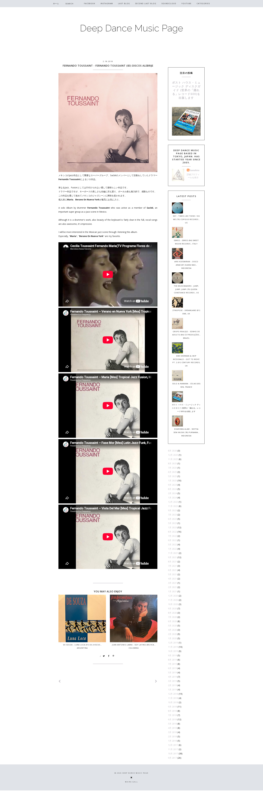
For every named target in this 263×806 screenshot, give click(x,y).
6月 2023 (172, 518)
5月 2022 (172, 544)
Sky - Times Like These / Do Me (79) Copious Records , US (186, 219)
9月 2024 (172, 484)
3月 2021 (172, 582)
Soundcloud (168, 3)
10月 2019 (173, 651)
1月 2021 (172, 591)
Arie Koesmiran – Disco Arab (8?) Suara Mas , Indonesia (186, 264)
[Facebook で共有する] (108, 656)
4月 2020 (172, 629)
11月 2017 (173, 749)
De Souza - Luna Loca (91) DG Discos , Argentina (82, 646)
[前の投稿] (156, 681)
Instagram (106, 3)
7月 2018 (172, 715)
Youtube (186, 3)
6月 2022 (172, 540)
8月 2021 (172, 561)
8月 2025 (172, 463)
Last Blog (124, 3)
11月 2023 (173, 506)
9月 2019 (172, 655)
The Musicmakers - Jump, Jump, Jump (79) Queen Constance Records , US (186, 289)
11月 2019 (173, 646)
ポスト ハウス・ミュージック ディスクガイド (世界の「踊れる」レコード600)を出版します (186, 90)
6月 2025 (172, 471)
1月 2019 (172, 689)
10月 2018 (173, 702)
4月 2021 (172, 578)
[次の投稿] (59, 681)
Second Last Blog (145, 3)
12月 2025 (173, 454)
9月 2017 (172, 757)
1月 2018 (172, 740)
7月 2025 (172, 467)
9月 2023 (172, 510)
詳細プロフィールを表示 (193, 176)
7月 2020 (172, 617)
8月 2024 (172, 489)
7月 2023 (172, 514)
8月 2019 (172, 659)
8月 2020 (172, 612)
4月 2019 (172, 676)
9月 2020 (172, 608)
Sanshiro (194, 170)
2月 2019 (172, 685)
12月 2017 (173, 745)
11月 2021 (173, 553)
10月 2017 (173, 753)
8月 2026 (172, 450)
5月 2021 (172, 574)
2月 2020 (172, 634)
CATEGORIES (203, 3)
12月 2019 (173, 642)
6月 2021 (172, 570)
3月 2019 (172, 681)
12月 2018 (173, 693)
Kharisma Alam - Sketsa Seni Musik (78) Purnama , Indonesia (186, 432)
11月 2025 (173, 459)
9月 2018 (172, 706)
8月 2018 (172, 710)
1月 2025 (172, 480)
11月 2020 (173, 599)
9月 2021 (172, 557)
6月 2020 (172, 621)
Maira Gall (131, 782)
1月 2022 (172, 548)
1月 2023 (172, 527)
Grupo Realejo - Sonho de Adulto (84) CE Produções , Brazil (186, 334)
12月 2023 (173, 501)
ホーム (56, 3)
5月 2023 (172, 523)
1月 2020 (172, 638)
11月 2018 (173, 698)
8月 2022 (172, 531)
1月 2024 (172, 497)
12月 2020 (173, 595)
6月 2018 (172, 719)
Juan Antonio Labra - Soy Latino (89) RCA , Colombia (133, 646)
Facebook (89, 3)
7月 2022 (172, 535)
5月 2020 (172, 625)
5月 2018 (172, 723)
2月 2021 (172, 587)
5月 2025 (172, 476)
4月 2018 (172, 727)
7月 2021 (172, 565)
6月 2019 (172, 668)
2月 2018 (172, 736)
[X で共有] (104, 656)
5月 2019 (172, 672)
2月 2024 (172, 493)
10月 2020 (173, 604)
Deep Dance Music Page (131, 28)
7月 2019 (172, 663)
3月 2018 (172, 732)
